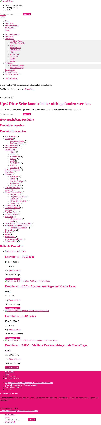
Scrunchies (9, 217)
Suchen (27, 14)
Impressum (9, 389)
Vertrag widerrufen (12, 378)
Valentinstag (14, 183)
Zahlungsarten (10, 376)
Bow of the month (12, 25)
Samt (12, 221)
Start (2, 98)
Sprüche (13, 159)
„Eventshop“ (29, 89)
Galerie (8, 10)
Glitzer (12, 52)
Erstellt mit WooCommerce (27, 411)
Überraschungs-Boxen (13, 239)
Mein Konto (9, 28)
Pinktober (8, 210)
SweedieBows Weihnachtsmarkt (17, 225)
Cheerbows (9, 39)
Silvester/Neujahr (16, 181)
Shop (7, 21)
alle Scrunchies (16, 219)
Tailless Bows (15, 48)
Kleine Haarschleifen (13, 192)
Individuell (14, 56)
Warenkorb (10, 422)
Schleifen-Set (15, 50)
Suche (7, 417)
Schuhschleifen (11, 72)
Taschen (8, 232)
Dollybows (14, 194)
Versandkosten (14, 270)
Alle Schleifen (10, 136)
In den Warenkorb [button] (12, 367)
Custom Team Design (13, 5)
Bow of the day (11, 145)
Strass (12, 45)
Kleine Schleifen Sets (18, 201)
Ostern (12, 179)
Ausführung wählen (12, 279)
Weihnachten (15, 185)
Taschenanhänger (16, 68)
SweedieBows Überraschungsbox (18, 223)
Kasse (7, 30)
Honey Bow (14, 199)
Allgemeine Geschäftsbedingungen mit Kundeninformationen (29, 383)
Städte (12, 59)
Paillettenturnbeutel (12, 208)
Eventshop (9, 23)
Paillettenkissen (11, 205)
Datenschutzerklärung (13, 387)
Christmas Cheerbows (18, 228)
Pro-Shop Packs (11, 7)
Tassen (7, 234)
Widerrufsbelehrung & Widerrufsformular (21, 385)
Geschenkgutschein (12, 74)
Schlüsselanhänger (17, 65)
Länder (12, 61)
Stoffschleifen (15, 163)
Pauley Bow (14, 203)
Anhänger (9, 63)
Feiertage (8, 174)
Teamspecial (10, 70)
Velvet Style (14, 54)
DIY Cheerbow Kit (17, 43)
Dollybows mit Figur (18, 196)
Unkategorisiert (11, 241)
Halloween (14, 176)
